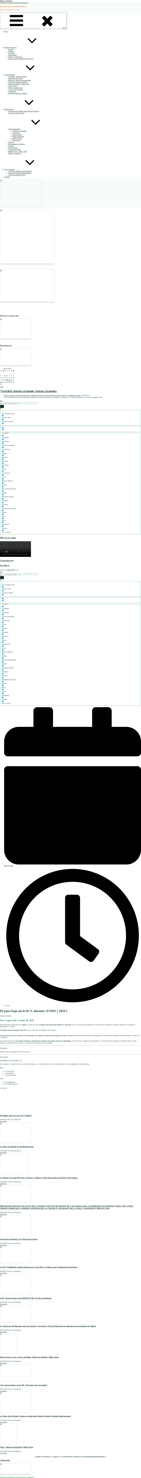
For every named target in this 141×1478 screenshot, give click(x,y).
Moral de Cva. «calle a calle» (9, 315)
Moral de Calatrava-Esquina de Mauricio (13, 6)
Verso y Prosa (12, 86)
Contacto (7, 177)
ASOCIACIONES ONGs (16, 175)
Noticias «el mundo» (46, 391)
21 (9, 380)
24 (1, 382)
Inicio (6, 31)
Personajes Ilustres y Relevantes (18, 84)
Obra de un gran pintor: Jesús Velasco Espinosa (23, 111)
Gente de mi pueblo (14, 150)
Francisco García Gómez (16, 113)
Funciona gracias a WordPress (24, 1477)
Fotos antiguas (13, 148)
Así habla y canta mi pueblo (17, 76)
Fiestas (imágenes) (14, 129)
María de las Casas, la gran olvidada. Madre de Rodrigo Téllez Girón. (29, 1357)
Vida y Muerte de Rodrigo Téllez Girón (16, 1447)
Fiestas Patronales (18, 136)
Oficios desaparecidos (15, 88)
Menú (64, 28)
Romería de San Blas (19, 131)
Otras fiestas (16, 140)
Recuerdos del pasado (15, 78)
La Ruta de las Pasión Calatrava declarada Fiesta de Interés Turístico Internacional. (35, 1416)
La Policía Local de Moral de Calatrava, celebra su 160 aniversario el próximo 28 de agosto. (39, 1178)
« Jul (1, 386)
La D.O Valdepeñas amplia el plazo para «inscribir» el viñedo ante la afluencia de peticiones (39, 1267)
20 (7, 380)
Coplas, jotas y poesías (15, 90)
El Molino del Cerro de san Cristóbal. (16, 1115)
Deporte (11, 142)
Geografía (11, 53)
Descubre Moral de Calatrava (17, 93)
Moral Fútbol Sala (6, 345)
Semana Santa (17, 135)
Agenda (10, 49)
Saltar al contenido (6, 1)
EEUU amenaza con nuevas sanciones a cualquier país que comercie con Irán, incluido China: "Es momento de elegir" (42, 395)
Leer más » (3, 1121)
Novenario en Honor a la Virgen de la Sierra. (19, 1239)
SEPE (24, 1025)
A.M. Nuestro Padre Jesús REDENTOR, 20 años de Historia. (26, 1298)
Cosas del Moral (9, 75)
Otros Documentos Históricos (18, 82)
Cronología (12, 91)
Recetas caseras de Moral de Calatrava (20, 59)
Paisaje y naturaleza (14, 153)
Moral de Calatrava (10, 47)
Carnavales (16, 133)
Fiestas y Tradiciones (15, 57)
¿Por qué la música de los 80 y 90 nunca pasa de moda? (23, 1385)
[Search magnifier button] (2, 406)
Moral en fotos (9, 109)
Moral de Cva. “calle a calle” (17, 151)
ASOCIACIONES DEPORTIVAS (19, 173)
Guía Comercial (9, 169)
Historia (10, 51)
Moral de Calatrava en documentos (19, 80)
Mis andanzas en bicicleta (16, 144)
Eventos (11, 146)
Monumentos (12, 55)
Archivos (3, 570)
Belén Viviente (17, 138)
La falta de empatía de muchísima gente (17, 1147)
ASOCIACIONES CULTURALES (20, 171)
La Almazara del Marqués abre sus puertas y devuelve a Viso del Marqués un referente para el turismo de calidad (48, 1326)
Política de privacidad (7, 1477)
